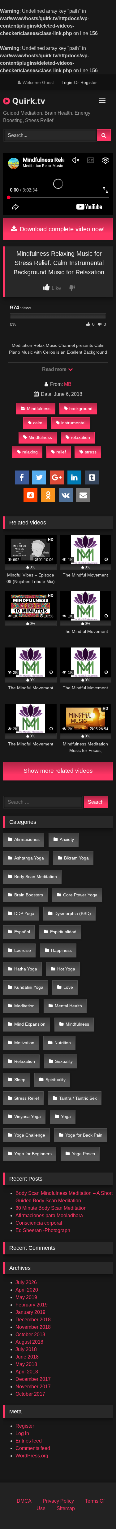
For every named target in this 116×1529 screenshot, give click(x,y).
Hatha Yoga (25, 968)
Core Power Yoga (80, 894)
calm (37, 422)
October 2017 (30, 1394)
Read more (54, 369)
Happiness (61, 950)
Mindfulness (38, 408)
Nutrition (62, 1042)
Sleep (19, 1079)
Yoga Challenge (29, 1135)
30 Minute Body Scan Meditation (51, 1208)
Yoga (66, 1116)
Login (67, 82)
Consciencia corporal (38, 1223)
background (80, 408)
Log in (22, 1433)
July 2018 (26, 1349)
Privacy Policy (58, 1501)
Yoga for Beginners (33, 1153)
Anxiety (67, 839)
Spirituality (55, 1079)
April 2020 (26, 1290)
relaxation (80, 437)
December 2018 (33, 1319)
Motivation (24, 1042)
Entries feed (28, 1440)
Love (68, 987)
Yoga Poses (83, 1153)
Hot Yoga (66, 968)
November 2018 (33, 1327)
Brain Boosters (28, 894)
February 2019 (31, 1304)
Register (88, 82)
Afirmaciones (27, 839)
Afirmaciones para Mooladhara (49, 1215)
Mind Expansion (29, 1024)
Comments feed (32, 1448)
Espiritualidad (63, 931)
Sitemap (66, 1508)
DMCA (24, 1501)
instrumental (73, 422)
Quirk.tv (27, 100)
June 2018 (27, 1356)
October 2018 (30, 1334)
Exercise (22, 950)
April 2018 (26, 1371)
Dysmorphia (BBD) (72, 913)
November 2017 (33, 1386)
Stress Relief (26, 1098)
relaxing (30, 451)
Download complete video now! (61, 229)
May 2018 (26, 1364)
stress (91, 451)
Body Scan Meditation (35, 876)
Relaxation (24, 1061)
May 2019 (26, 1297)
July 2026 (26, 1282)
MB (67, 384)
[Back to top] (97, 1511)
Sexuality (64, 1061)
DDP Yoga (24, 913)
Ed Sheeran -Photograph (42, 1230)
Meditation (24, 1005)
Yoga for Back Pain (83, 1135)
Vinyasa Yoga (27, 1116)
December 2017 (33, 1379)
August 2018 (29, 1342)
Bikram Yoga (76, 857)
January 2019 (30, 1312)
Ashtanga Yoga (29, 857)
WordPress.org (31, 1455)
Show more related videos (58, 770)
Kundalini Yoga (28, 987)
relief (61, 451)
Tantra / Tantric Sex (78, 1098)
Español (22, 931)
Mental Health (68, 1005)
